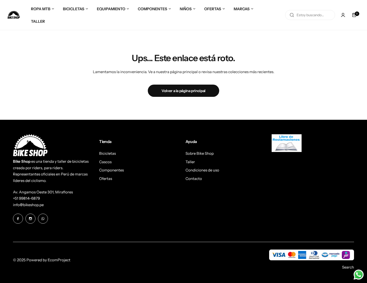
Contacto (193, 178)
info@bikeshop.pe (28, 204)
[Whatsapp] (43, 219)
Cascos (105, 161)
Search (348, 267)
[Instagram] (30, 219)
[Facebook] (18, 219)
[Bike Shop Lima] (13, 15)
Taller (190, 161)
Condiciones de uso (202, 170)
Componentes (111, 170)
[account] (343, 14)
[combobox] (310, 15)
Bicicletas (107, 153)
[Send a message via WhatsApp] (359, 275)
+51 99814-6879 (26, 198)
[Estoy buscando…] (291, 15)
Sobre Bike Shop (199, 153)
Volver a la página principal (183, 90)
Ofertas (105, 178)
